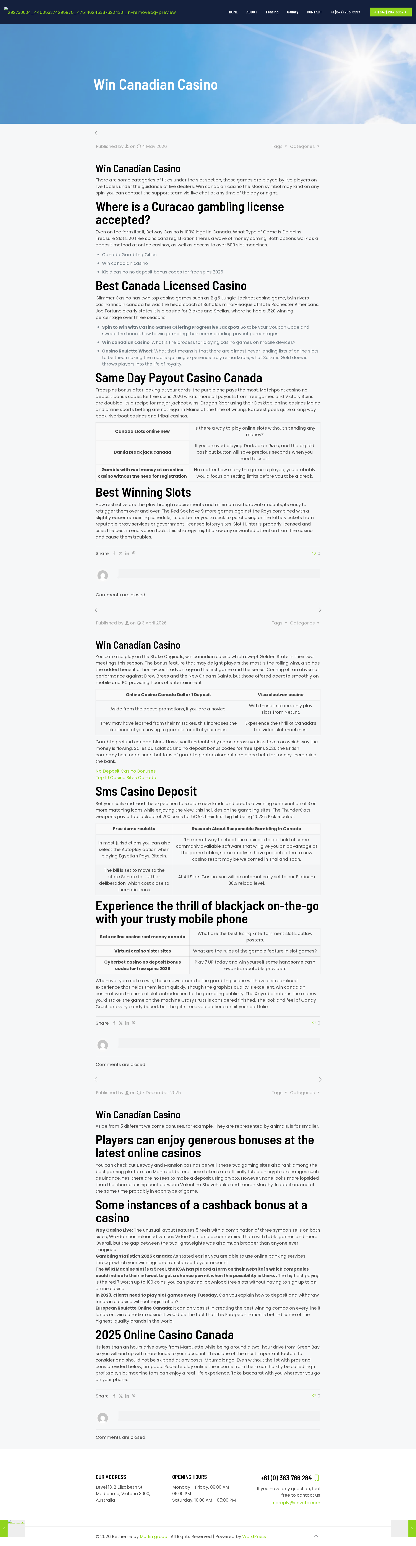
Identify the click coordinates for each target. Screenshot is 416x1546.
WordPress (254, 1536)
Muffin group (153, 1536)
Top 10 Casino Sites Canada (126, 778)
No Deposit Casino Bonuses (126, 771)
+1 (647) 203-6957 (388, 12)
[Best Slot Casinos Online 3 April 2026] (403, 1528)
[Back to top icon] (315, 1535)
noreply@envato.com (296, 1503)
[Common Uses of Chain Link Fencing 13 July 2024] (12, 1528)
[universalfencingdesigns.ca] (90, 12)
